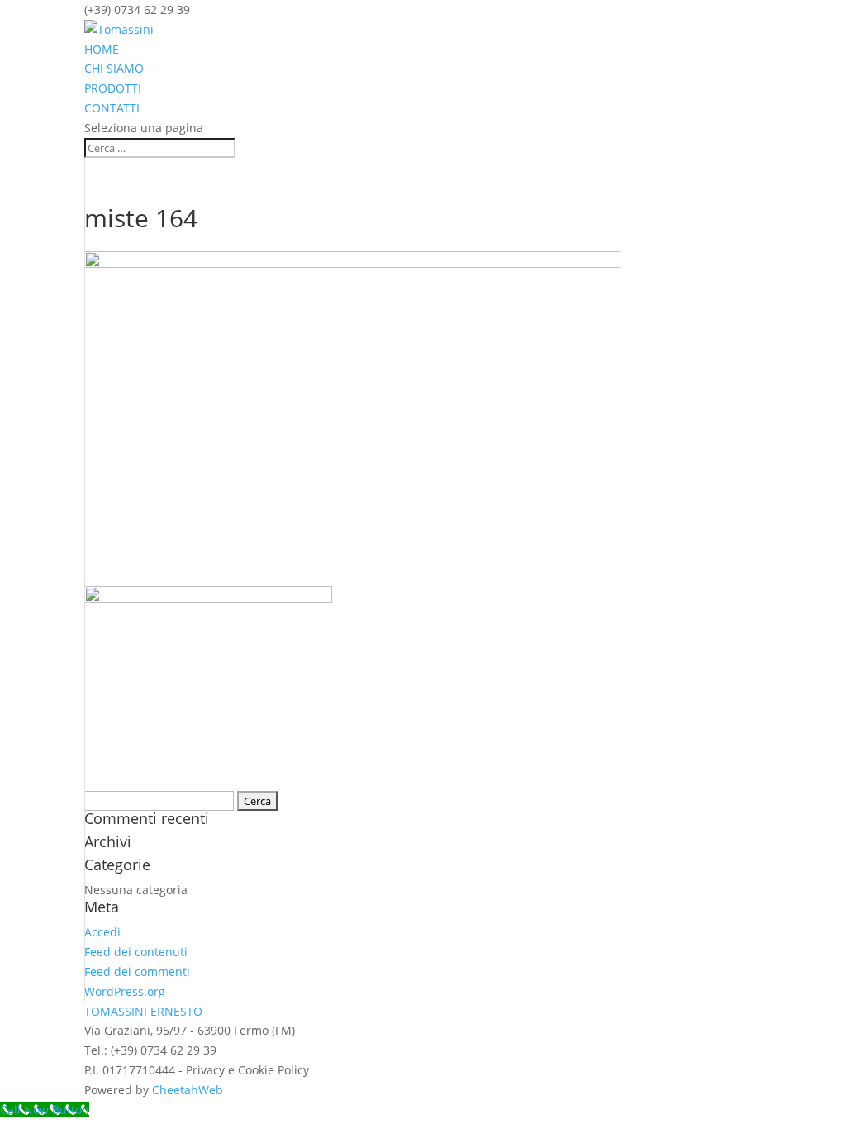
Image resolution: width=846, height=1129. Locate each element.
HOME (101, 49)
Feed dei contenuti (136, 952)
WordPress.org (124, 991)
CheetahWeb (187, 1090)
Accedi (102, 932)
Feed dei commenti (137, 971)
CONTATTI (112, 108)
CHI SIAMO (114, 68)
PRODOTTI (112, 88)
